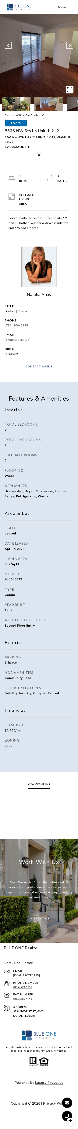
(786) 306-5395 (16, 325)
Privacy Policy (55, 1103)
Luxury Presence (49, 1082)
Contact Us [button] (39, 918)
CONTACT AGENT (39, 366)
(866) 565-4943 (22, 998)
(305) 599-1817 (22, 987)
